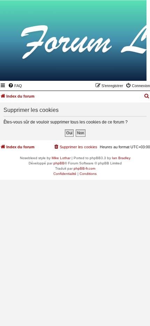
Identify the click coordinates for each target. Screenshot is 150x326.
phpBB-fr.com (84, 168)
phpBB (59, 163)
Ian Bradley (121, 158)
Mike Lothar (61, 158)
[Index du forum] (107, 70)
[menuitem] (15, 86)
